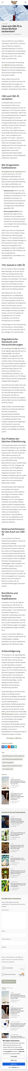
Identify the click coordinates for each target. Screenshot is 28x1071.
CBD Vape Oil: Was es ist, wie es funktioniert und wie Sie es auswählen (18, 885)
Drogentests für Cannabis (12, 171)
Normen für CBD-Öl (13, 348)
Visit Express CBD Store (14, 738)
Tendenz (4, 988)
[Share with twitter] (6, 746)
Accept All (14, 1064)
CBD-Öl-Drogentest (7, 762)
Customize (14, 1056)
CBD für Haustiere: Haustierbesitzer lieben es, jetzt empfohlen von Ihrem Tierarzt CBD (17, 782)
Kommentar (6, 910)
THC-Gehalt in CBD (7, 769)
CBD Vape (15, 881)
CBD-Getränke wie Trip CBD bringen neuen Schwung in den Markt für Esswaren (18, 1025)
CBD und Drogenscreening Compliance (13, 756)
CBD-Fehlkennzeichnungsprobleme (12, 759)
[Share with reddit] (9, 746)
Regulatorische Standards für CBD (12, 766)
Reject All (14, 1060)
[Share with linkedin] (12, 746)
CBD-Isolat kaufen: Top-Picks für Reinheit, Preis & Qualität (17, 859)
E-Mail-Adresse (6, 939)
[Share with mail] (15, 746)
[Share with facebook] (3, 746)
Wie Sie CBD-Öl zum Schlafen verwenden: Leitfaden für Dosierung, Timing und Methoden (17, 821)
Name (4, 931)
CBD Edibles (16, 1034)
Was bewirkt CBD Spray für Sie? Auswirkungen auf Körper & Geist (17, 834)
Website (4, 947)
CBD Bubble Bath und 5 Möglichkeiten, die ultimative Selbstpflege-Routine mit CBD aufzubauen (17, 796)
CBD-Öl (6, 23)
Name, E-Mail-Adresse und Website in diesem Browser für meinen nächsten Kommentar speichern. (12, 959)
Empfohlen (10, 988)
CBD (3, 23)
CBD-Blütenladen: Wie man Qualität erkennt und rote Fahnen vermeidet (17, 872)
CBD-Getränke (17, 1021)
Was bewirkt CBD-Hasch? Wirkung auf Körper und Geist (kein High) (17, 847)
